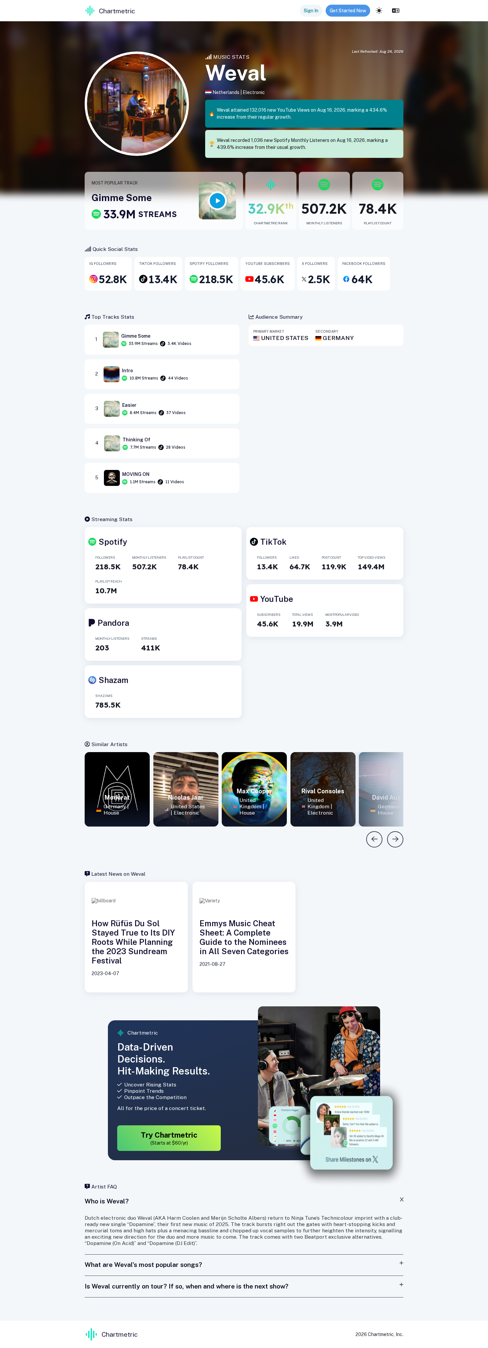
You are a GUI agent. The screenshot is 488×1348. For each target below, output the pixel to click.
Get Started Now (348, 10)
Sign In (311, 10)
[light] (379, 10)
